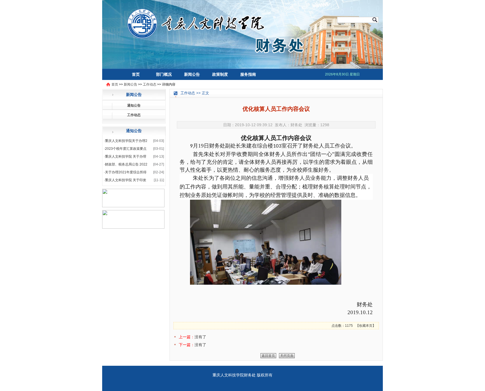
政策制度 (220, 74)
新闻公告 (192, 74)
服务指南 (248, 74)
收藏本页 (365, 326)
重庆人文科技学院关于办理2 (126, 141)
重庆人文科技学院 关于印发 (125, 180)
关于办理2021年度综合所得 (126, 172)
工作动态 (149, 84)
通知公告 (134, 105)
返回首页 (268, 356)
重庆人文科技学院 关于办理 (125, 156)
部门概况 (164, 74)
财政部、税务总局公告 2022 (126, 164)
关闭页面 (287, 356)
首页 (136, 74)
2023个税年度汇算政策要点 (126, 149)
